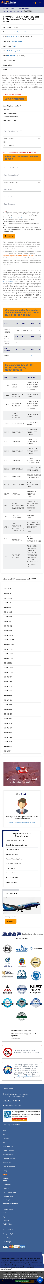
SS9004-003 (8, 630)
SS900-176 (7, 603)
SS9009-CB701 (9, 640)
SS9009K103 (8, 700)
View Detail (10, 921)
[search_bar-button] (35, 3)
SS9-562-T (7, 589)
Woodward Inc (10, 868)
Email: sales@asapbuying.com (13, 1105)
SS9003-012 (8, 626)
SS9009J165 (8, 681)
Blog (4, 1142)
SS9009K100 (8, 695)
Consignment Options (9, 1234)
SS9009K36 (8, 714)
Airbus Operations (11, 882)
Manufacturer (24, 8)
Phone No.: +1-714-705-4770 (13, 1101)
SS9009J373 (8, 691)
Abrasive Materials (8, 1154)
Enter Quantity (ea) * (10, 120)
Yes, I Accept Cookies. (22, 1281)
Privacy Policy (7, 1184)
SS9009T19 (8, 746)
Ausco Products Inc (12, 854)
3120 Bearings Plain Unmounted (18, 51)
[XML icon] (5, 1175)
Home (5, 8)
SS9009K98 (8, 742)
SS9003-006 (8, 621)
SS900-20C (7, 607)
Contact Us (6, 1138)
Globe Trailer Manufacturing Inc (16, 845)
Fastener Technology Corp (14, 859)
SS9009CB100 (8, 649)
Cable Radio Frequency (9, 1158)
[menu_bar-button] (40, 3)
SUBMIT (9, 236)
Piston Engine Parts (8, 1146)
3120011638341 (8, 281)
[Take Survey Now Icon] (19, 1119)
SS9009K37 (8, 719)
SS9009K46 (8, 737)
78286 (14, 46)
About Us (5, 1134)
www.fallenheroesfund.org (23, 1076)
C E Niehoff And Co (12, 850)
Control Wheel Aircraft (9, 1166)
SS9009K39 (8, 728)
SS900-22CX (8, 612)
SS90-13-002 (8, 598)
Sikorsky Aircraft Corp (11, 11)
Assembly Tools (7, 1163)
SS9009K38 (8, 723)
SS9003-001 (8, 617)
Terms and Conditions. (17, 218)
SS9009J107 (8, 677)
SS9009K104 (8, 705)
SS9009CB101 (8, 658)
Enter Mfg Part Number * (12, 106)
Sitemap (5, 1171)
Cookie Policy (6, 1188)
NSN (12, 8)
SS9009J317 (8, 686)
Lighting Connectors (8, 1150)
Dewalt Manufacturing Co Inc (15, 840)
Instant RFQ (6, 1238)
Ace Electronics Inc (12, 877)
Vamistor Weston (11, 873)
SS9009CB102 (8, 668)
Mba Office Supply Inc (13, 863)
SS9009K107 (8, 709)
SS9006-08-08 (8, 635)
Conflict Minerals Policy (9, 1192)
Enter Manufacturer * (10, 113)
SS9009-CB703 (9, 644)
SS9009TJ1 (7, 751)
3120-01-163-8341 (13, 37)
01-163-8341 (11, 56)
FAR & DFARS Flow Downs (11, 1230)
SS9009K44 (8, 732)
